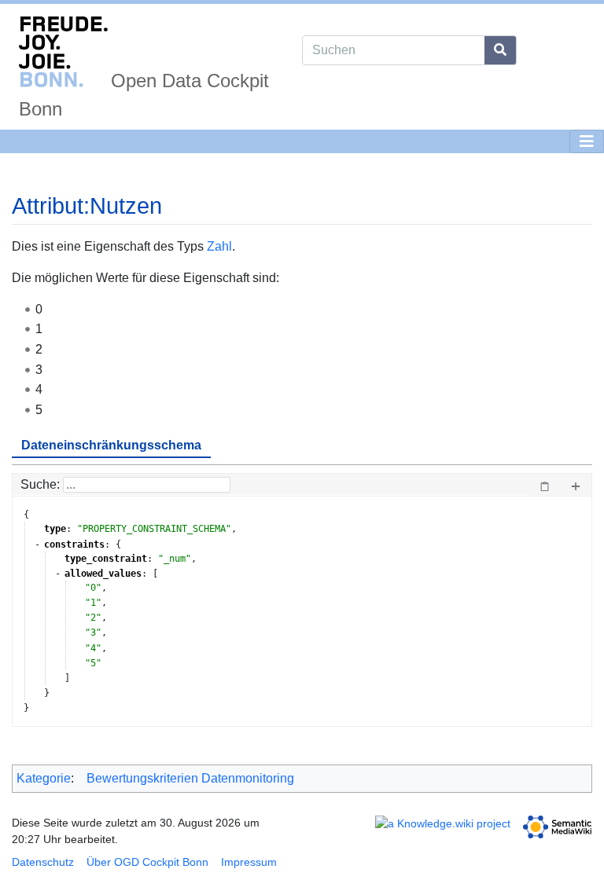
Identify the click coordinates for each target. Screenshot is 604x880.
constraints (74, 544)
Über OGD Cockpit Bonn (147, 862)
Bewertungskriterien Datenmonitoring (190, 778)
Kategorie (44, 778)
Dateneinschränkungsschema (111, 445)
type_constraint (105, 558)
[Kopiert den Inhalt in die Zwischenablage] (544, 485)
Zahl (219, 246)
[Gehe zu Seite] (500, 50)
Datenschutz (43, 862)
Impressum (249, 862)
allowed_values (103, 573)
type (55, 528)
